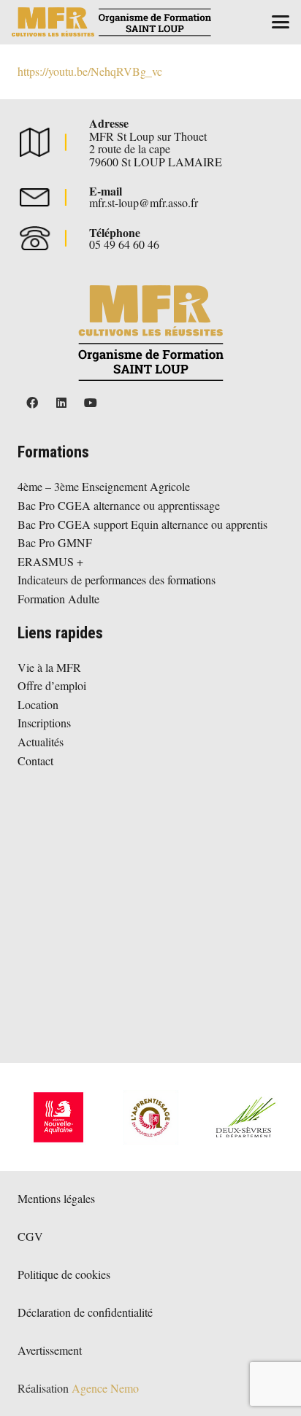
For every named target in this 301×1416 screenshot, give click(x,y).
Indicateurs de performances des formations (117, 579)
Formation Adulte (58, 598)
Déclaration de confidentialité (85, 1312)
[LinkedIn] (61, 402)
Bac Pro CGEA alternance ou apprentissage (119, 505)
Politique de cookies (64, 1274)
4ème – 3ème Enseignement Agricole (104, 486)
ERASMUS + (50, 561)
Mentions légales (56, 1198)
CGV (30, 1236)
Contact (35, 760)
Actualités (41, 741)
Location (38, 704)
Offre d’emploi (52, 685)
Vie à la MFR (49, 667)
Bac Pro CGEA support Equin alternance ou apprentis (142, 524)
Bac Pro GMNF (55, 542)
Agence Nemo (105, 1388)
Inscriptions (44, 722)
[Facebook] (32, 402)
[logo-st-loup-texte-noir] (111, 21)
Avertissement (50, 1350)
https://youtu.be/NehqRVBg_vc (90, 71)
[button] (280, 22)
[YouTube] (90, 402)
